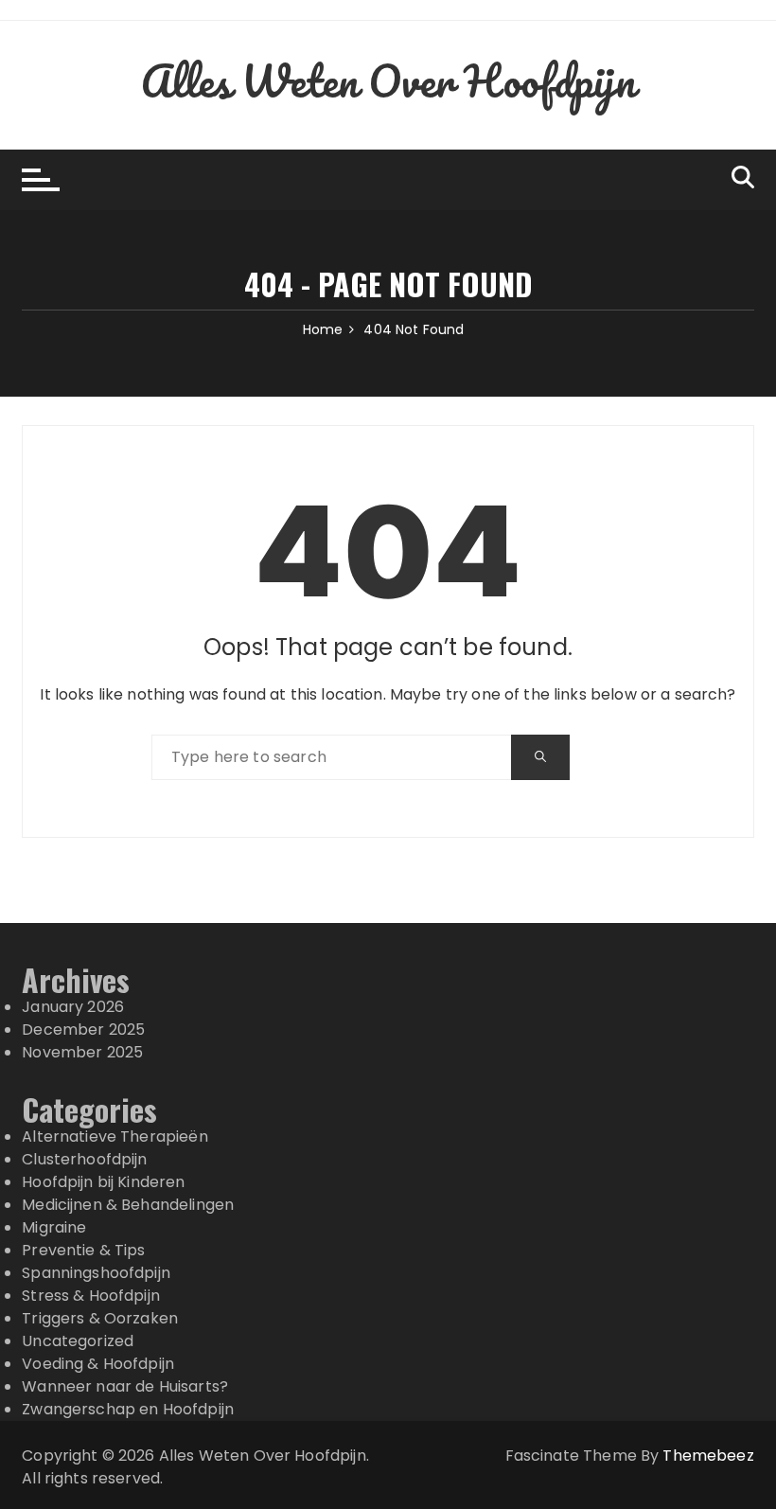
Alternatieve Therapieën (114, 1136)
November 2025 (82, 1052)
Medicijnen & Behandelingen (128, 1205)
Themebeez (707, 1455)
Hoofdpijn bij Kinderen (103, 1182)
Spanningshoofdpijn (96, 1273)
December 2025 (83, 1029)
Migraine (54, 1227)
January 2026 (73, 1007)
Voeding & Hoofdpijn (98, 1364)
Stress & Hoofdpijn (91, 1295)
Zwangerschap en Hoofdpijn (128, 1409)
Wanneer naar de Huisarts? (125, 1386)
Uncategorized (77, 1341)
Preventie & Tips (83, 1250)
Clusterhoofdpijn (84, 1159)
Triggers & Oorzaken (100, 1318)
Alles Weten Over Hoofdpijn (388, 80)
